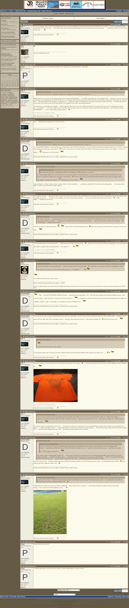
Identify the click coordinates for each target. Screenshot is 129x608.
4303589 (126, 542)
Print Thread (23, 21)
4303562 (126, 474)
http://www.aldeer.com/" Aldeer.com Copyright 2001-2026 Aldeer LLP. (64, 136)
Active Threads (69, 13)
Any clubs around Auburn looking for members (8, 63)
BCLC (107, 336)
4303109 (126, 89)
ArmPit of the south (25, 158)
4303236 (126, 336)
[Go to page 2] (127, 21)
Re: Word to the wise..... (30, 44)
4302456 (126, 24)
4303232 (126, 314)
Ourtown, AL (23, 279)
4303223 (126, 213)
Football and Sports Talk (33, 11)
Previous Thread (48, 18)
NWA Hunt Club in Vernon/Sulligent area (7, 54)
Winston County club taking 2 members (9, 47)
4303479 (126, 437)
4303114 (126, 119)
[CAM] (24, 54)
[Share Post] (121, 24)
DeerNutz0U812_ (105, 163)
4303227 (126, 260)
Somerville (23, 61)
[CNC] (24, 33)
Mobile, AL (23, 85)
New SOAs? (4, 24)
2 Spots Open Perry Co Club (9, 59)
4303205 (126, 194)
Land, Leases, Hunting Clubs (8, 44)
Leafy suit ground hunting (8, 32)
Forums (11, 11)
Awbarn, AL (23, 40)
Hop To (55, 590)
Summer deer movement (7, 36)
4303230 (126, 291)
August (10, 74)
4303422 (126, 411)
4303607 (126, 566)
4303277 (126, 361)
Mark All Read (21, 596)
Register (119, 11)
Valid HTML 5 (61, 607)
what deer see (5, 28)
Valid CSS (68, 607)
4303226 (126, 241)
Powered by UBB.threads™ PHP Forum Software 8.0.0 (64, 601)
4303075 (126, 65)
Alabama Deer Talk (20, 11)
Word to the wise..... (29, 24)
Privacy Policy (5, 596)
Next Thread (100, 18)
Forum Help (118, 596)
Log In (126, 11)
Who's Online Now (6, 90)
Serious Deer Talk (5, 18)
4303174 (126, 139)
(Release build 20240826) (64, 602)
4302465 (126, 44)
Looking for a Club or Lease (8, 68)
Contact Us (111, 596)
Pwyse (107, 89)
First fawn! (4, 20)
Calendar (61, 13)
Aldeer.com (4, 11)
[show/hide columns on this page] (128, 14)
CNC (108, 44)
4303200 (126, 163)
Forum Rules (13, 596)
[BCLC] (24, 273)
